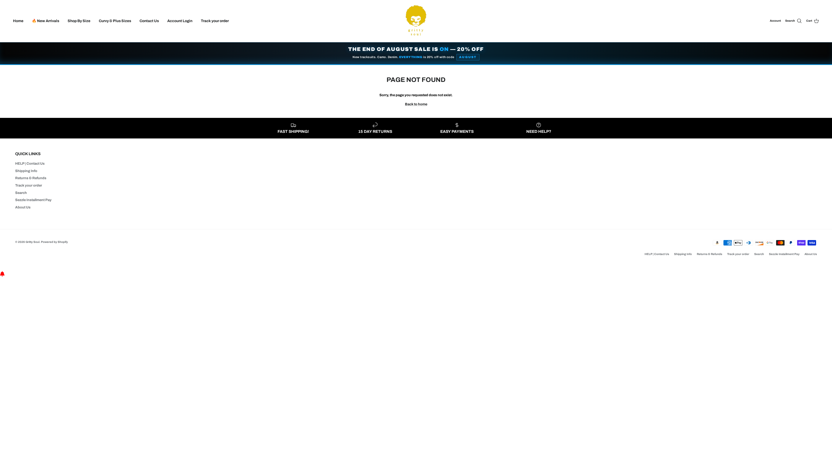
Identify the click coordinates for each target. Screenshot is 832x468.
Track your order (215, 21)
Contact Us (149, 21)
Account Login (179, 21)
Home (18, 21)
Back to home (416, 104)
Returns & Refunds (30, 178)
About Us (23, 207)
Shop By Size (79, 21)
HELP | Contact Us (30, 163)
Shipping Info (26, 171)
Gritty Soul (32, 242)
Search (21, 193)
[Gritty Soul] (416, 21)
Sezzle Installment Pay (33, 200)
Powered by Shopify (54, 242)
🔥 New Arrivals (45, 21)
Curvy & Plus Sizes (115, 21)
